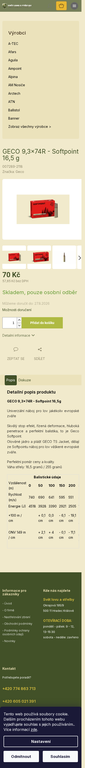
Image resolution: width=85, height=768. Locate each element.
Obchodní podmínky (18, 623)
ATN (11, 102)
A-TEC (13, 44)
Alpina (13, 77)
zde (34, 729)
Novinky (9, 641)
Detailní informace (16, 335)
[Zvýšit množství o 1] (19, 320)
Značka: (13, 172)
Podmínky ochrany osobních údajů (16, 632)
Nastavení (41, 741)
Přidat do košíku (42, 323)
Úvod (8, 603)
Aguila (13, 60)
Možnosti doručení (16, 310)
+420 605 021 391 (19, 701)
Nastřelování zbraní (17, 617)
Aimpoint (14, 68)
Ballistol (14, 110)
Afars (12, 52)
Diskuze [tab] (24, 380)
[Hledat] (49, 6)
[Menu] (74, 6)
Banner (13, 118)
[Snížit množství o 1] (19, 325)
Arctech (14, 93)
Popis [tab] (10, 380)
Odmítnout (21, 756)
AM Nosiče (16, 85)
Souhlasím (60, 756)
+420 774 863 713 (19, 688)
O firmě (9, 610)
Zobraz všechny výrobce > (29, 127)
